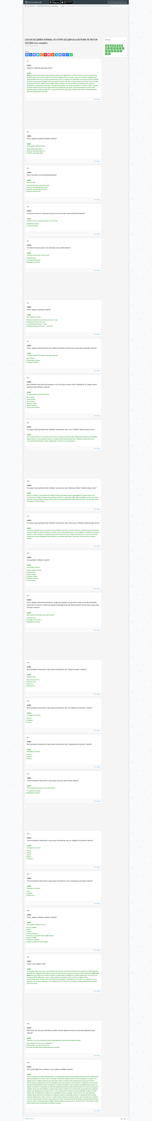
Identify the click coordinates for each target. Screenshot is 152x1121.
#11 (112, 48)
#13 (117, 48)
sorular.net (31, 1118)
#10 (109, 48)
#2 (108, 45)
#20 (118, 51)
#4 (113, 45)
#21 (121, 51)
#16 (106, 51)
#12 (114, 48)
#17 (109, 51)
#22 (106, 53)
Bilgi (124, 1118)
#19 (115, 51)
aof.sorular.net (30, 6)
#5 (115, 45)
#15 (123, 48)
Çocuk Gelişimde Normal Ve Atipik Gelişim (47, 6)
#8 (122, 45)
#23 (109, 53)
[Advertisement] (76, 21)
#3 (110, 45)
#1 (106, 45)
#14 (120, 48)
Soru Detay (97, 99)
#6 (117, 45)
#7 (119, 45)
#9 (106, 48)
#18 (112, 51)
